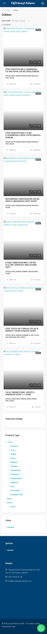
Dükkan (14, 462)
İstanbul (10, 527)
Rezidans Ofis (17, 495)
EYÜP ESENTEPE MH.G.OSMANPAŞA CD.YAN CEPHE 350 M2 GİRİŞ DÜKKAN (22, 70)
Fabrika (14, 466)
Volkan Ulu (12, 84)
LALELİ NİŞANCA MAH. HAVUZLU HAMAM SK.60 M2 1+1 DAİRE (20, 393)
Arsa (13, 450)
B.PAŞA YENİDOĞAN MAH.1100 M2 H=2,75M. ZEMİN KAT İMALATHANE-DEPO (21, 264)
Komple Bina (16, 478)
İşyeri (9, 499)
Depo (13, 458)
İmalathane (15, 470)
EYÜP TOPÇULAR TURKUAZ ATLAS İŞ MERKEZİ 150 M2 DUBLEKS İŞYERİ (21, 330)
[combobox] (20, 20)
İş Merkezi (15, 474)
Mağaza (14, 482)
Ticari (8, 10)
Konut (9, 503)
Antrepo (14, 446)
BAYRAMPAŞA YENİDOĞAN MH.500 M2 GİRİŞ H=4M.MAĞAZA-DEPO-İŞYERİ (22, 200)
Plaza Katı (15, 490)
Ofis (12, 486)
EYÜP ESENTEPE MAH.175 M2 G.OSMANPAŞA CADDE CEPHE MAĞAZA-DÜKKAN (23, 135)
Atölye (13, 454)
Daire (13, 507)
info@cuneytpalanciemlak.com (20, 581)
